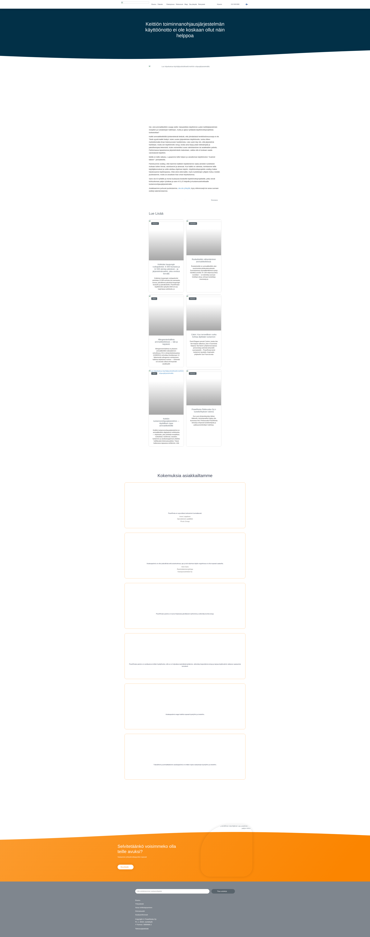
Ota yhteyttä (193, 4)
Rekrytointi (201, 4)
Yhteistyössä (170, 4)
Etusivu (153, 4)
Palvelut (160, 4)
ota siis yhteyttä (184, 188)
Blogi (186, 4)
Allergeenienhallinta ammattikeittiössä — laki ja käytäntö (166, 341)
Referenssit (179, 4)
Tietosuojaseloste (142, 929)
